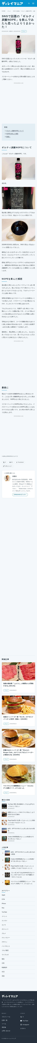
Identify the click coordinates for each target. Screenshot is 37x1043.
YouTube (4, 912)
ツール (4, 1024)
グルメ (9, 11)
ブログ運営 (5, 950)
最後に (8, 136)
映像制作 (4, 967)
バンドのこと (6, 946)
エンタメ (4, 920)
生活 (3, 971)
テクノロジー (6, 937)
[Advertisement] (18, 102)
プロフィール (6, 1017)
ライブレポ (5, 954)
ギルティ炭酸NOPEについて (15, 130)
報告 (3, 959)
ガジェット (5, 929)
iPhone (4, 903)
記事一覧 (4, 1020)
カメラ (4, 925)
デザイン (4, 942)
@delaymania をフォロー (20, 494)
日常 (3, 963)
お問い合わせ (6, 1031)
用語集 (4, 1027)
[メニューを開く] (33, 3)
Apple (3, 895)
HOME (3, 11)
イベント (4, 916)
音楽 (3, 976)
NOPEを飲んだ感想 (12, 133)
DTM (3, 899)
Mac (3, 908)
